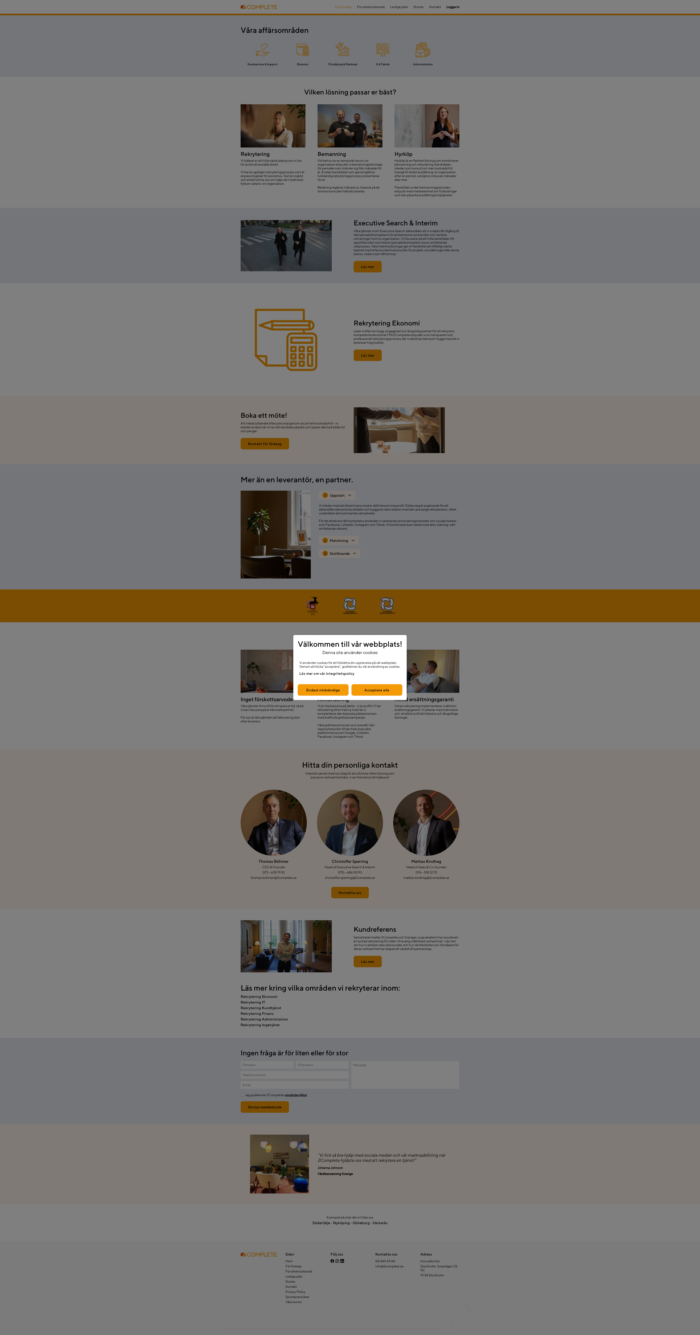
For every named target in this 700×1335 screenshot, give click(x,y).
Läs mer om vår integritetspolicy (327, 673)
